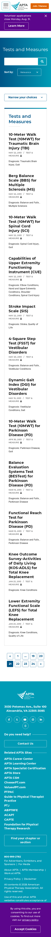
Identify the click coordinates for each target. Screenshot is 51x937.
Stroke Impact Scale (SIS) (22, 308)
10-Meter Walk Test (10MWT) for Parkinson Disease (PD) (24, 428)
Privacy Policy (12, 879)
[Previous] (10, 656)
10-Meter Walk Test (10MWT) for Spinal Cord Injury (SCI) (24, 224)
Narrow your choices (22, 97)
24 (33, 663)
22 (17, 663)
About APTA (11, 870)
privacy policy (30, 920)
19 (33, 656)
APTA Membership (33, 870)
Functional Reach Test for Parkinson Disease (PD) (25, 520)
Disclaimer (30, 879)
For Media (24, 864)
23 (25, 663)
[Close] (46, 15)
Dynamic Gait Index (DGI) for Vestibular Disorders (22, 387)
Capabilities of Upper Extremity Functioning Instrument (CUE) (25, 265)
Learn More (16, 25)
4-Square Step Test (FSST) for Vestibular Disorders (22, 345)
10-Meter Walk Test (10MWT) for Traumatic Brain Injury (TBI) (24, 141)
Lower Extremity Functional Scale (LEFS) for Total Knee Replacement (24, 610)
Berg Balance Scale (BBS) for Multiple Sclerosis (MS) (23, 182)
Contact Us (25, 743)
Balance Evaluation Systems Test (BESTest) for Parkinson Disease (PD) (21, 473)
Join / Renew (40, 6)
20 (41, 656)
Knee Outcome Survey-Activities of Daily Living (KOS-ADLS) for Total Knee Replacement (25, 565)
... (25, 656)
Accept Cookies (25, 929)
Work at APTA (12, 873)
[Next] (41, 664)
